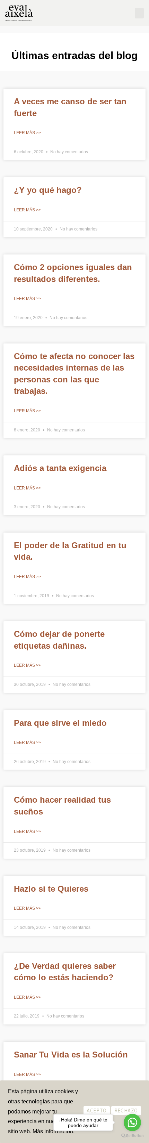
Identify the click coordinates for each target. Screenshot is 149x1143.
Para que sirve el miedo (60, 723)
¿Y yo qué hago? (48, 190)
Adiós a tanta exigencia (60, 468)
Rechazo (126, 1110)
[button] (139, 13)
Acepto (97, 1110)
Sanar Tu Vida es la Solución (71, 1054)
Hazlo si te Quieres (51, 888)
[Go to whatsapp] (132, 1122)
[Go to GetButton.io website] (132, 1136)
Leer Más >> (27, 132)
